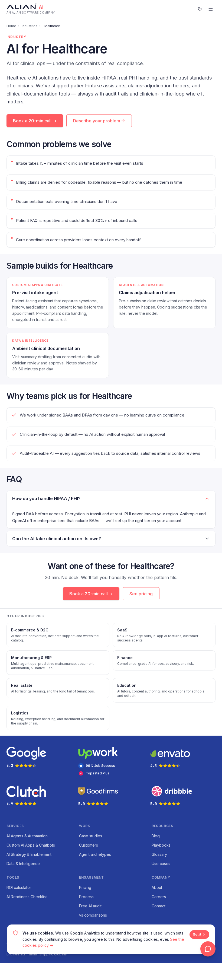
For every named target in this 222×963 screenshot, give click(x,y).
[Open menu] (211, 9)
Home (11, 26)
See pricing (141, 593)
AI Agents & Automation (27, 836)
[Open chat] (208, 948)
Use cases (161, 863)
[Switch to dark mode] (200, 9)
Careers (159, 896)
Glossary (159, 854)
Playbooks (161, 845)
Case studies (90, 836)
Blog (156, 836)
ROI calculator (18, 887)
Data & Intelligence (23, 863)
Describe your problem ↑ (99, 120)
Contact (158, 906)
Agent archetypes (95, 854)
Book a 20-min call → (35, 120)
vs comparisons (93, 915)
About (157, 887)
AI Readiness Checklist (26, 896)
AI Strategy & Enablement (28, 854)
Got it (197, 934)
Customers (88, 845)
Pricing (85, 887)
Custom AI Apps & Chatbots (30, 845)
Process (86, 896)
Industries (29, 26)
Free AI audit (90, 906)
